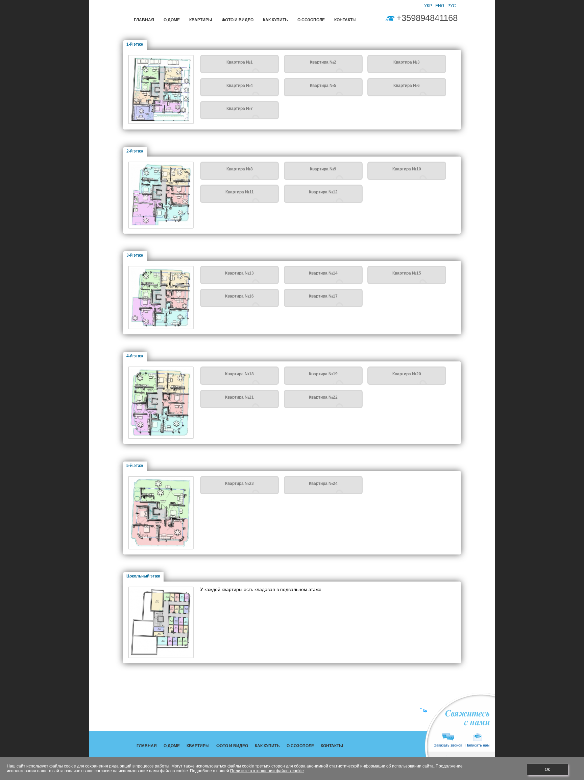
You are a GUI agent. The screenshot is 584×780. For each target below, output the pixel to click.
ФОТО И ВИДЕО (237, 20)
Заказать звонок (448, 745)
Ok (547, 769)
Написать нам (477, 745)
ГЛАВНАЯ (144, 20)
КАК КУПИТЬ (275, 20)
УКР (428, 5)
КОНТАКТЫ (345, 20)
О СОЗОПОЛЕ (311, 20)
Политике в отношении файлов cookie (267, 771)
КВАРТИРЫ (200, 20)
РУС (451, 5)
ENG (439, 5)
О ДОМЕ (172, 20)
